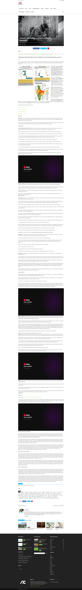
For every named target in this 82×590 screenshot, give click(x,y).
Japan (30, 8)
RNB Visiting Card (25, 543)
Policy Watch (21, 8)
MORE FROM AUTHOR (28, 520)
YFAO (40, 498)
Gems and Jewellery (36, 8)
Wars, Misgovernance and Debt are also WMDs (24, 556)
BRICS (26, 8)
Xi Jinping (34, 498)
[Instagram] (60, 0)
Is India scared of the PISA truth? (43, 543)
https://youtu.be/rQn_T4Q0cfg (22, 107)
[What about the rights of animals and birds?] (20, 548)
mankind (50, 401)
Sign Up (55, 8)
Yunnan (42, 498)
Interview (51, 545)
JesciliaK (20, 59)
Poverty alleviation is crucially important (58, 505)
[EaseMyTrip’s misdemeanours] (20, 540)
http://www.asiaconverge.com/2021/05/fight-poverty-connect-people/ (32, 397)
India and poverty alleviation (22, 505)
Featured (24, 544)
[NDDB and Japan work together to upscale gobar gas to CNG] (22, 525)
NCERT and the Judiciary (40, 528)
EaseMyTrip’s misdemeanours (27, 539)
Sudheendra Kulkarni (21, 497)
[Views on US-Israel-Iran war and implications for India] (32, 525)
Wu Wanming (30, 498)
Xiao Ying (37, 498)
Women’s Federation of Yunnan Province (23, 498)
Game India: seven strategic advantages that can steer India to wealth (43, 549)
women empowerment (53, 497)
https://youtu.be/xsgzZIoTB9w (22, 109)
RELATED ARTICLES (21, 520)
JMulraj (51, 569)
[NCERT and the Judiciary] (41, 525)
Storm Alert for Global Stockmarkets (23, 560)
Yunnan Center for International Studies (49, 498)
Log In (51, 8)
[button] (63, 12)
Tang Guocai (26, 497)
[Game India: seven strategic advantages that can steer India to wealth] (36, 549)
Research (46, 8)
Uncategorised (52, 574)
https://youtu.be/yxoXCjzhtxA (22, 113)
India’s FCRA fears (20, 554)
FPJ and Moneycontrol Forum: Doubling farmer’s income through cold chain (43, 540)
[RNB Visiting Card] (20, 544)
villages (45, 497)
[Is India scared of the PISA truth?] (36, 544)
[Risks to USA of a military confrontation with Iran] (50, 525)
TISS (43, 497)
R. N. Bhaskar (26, 509)
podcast (51, 570)
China (51, 544)
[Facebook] (59, 0)
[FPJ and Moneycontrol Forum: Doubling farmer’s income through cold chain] (36, 540)
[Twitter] (63, 0)
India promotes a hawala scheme (22, 562)
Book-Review (52, 557)
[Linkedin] (62, 0)
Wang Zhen (48, 497)
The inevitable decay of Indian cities (23, 558)
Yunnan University (57, 498)
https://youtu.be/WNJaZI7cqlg (22, 111)
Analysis (19, 527)
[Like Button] (19, 51)
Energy (42, 8)
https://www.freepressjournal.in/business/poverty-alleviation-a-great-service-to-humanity (35, 54)
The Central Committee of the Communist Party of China (35, 497)
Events (24, 540)
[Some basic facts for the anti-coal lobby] (59, 525)
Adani (51, 543)
